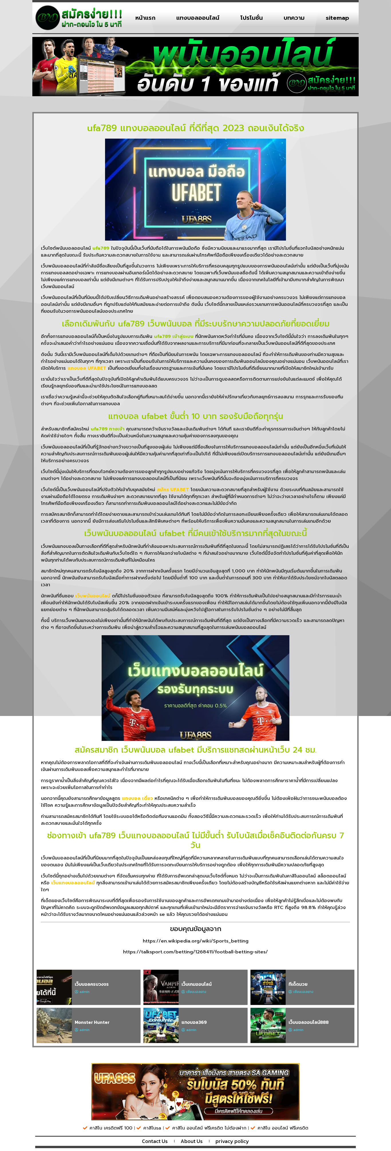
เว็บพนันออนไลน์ (92, 596)
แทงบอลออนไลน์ (197, 17)
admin (85, 991)
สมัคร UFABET (173, 489)
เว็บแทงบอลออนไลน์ (73, 883)
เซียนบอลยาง (196, 991)
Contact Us (155, 1141)
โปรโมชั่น (251, 17)
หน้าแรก (145, 17)
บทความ (294, 17)
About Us (192, 1141)
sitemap (337, 17)
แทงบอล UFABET (87, 368)
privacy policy (232, 1141)
